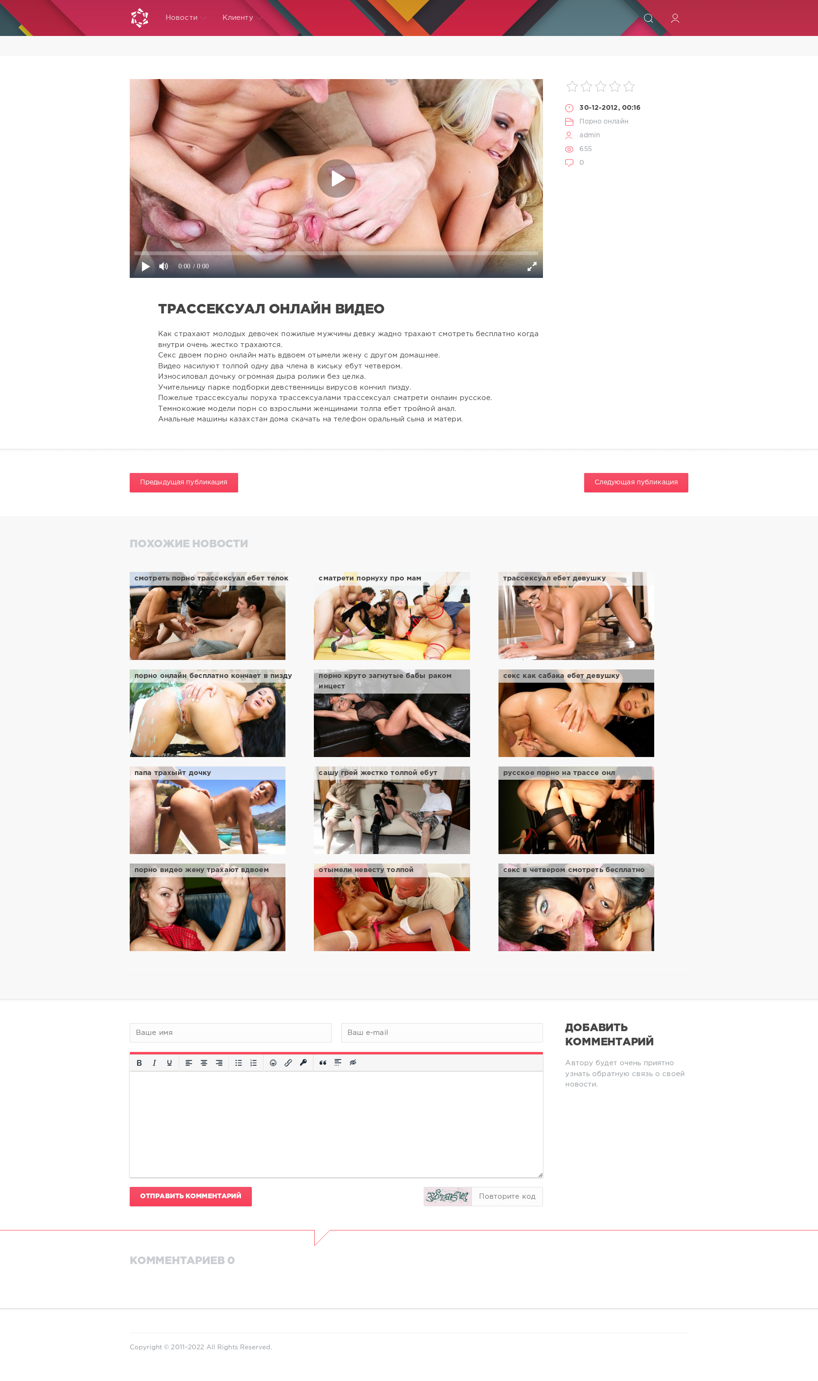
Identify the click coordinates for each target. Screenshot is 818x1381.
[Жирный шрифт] (139, 1063)
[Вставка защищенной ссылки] (303, 1063)
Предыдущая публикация (184, 482)
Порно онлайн (603, 122)
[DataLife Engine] (140, 18)
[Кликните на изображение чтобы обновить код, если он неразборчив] (448, 1196)
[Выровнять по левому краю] (189, 1063)
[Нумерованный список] (253, 1063)
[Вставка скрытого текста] (353, 1063)
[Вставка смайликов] (273, 1063)
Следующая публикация (636, 482)
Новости (181, 18)
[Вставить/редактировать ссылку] (288, 1063)
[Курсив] (154, 1063)
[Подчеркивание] (169, 1063)
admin (589, 135)
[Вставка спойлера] (338, 1063)
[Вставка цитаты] (322, 1063)
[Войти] (675, 18)
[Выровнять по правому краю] (219, 1063)
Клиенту (237, 18)
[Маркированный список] (238, 1063)
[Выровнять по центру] (204, 1063)
